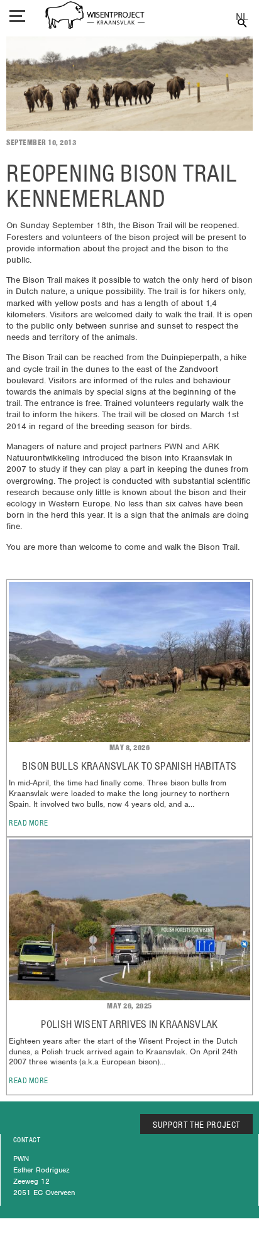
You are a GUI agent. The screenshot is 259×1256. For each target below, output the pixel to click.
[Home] (95, 16)
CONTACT (26, 1140)
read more (28, 822)
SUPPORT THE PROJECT (196, 1124)
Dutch (242, 17)
